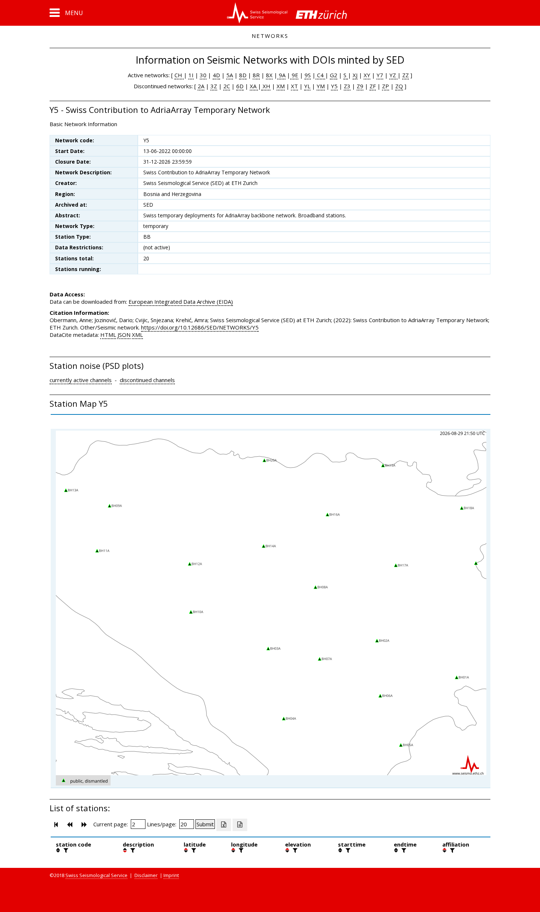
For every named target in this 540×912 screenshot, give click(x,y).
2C (226, 86)
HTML (108, 334)
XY (367, 75)
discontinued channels (147, 380)
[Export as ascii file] (240, 825)
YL (307, 86)
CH (179, 75)
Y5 (334, 86)
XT (294, 86)
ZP (385, 86)
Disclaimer (146, 875)
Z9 (360, 86)
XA (254, 86)
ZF (373, 86)
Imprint (171, 875)
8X (269, 75)
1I (191, 75)
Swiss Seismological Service (96, 875)
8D (242, 75)
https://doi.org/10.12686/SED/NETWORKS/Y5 (200, 327)
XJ (355, 75)
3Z (213, 86)
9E (294, 75)
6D (240, 86)
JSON (124, 334)
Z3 (347, 86)
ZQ (399, 86)
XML (137, 334)
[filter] (65, 850)
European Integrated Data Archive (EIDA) (181, 301)
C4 (320, 75)
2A (201, 86)
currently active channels (81, 380)
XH (265, 86)
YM (321, 86)
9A (281, 75)
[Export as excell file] (223, 825)
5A (229, 75)
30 (203, 75)
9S (308, 75)
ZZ (405, 75)
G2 (333, 75)
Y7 (380, 75)
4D (216, 75)
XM (281, 86)
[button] (66, 13)
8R (256, 75)
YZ (393, 75)
